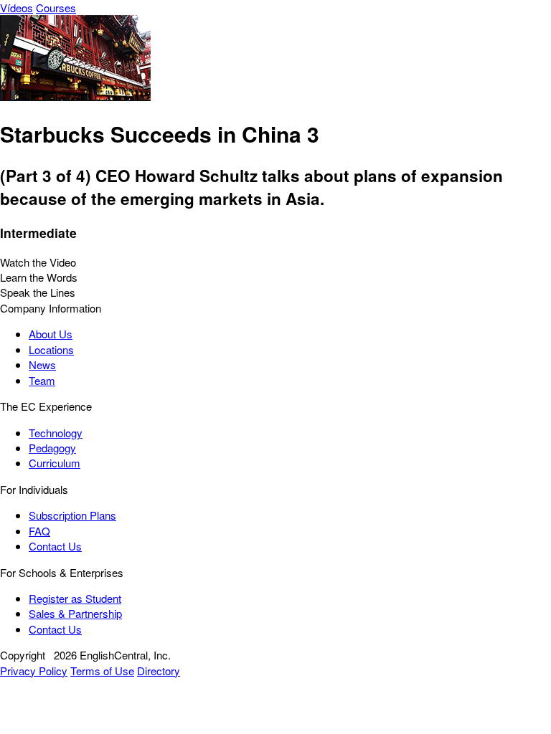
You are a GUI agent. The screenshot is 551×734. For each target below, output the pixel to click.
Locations (51, 349)
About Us (50, 333)
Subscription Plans (72, 515)
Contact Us (55, 545)
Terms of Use (102, 670)
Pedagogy (52, 447)
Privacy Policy (33, 670)
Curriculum (54, 462)
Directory (158, 670)
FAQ (39, 530)
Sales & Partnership (75, 613)
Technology (56, 432)
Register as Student (75, 598)
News (42, 364)
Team (42, 380)
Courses (56, 7)
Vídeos (16, 7)
